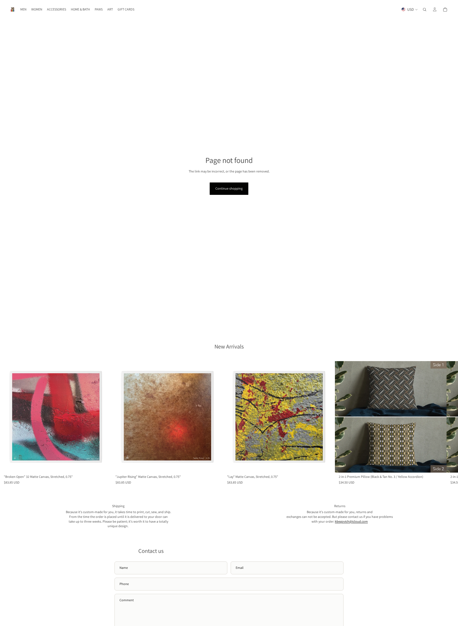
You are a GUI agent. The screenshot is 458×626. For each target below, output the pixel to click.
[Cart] (445, 9)
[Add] (104, 465)
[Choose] (439, 465)
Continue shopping (229, 188)
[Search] (424, 9)
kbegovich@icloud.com (351, 521)
